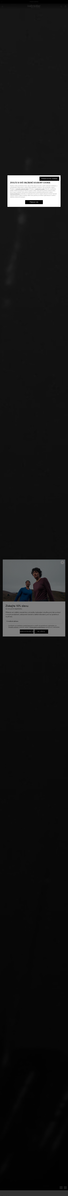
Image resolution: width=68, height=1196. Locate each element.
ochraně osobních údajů (22, 189)
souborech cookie (40, 189)
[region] (34, 191)
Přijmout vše (34, 202)
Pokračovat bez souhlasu (49, 179)
